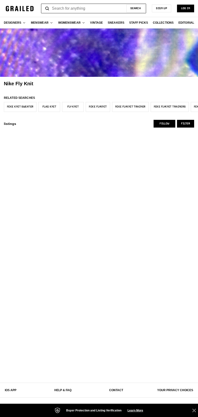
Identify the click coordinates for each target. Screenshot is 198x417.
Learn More (135, 410)
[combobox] (93, 8)
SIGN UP (161, 8)
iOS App (10, 390)
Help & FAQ (62, 390)
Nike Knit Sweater (20, 107)
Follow (164, 123)
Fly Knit (73, 107)
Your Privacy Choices (175, 390)
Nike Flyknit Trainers (170, 107)
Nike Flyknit (98, 107)
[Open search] (47, 8)
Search (135, 8)
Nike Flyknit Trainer (130, 107)
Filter (185, 123)
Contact (116, 390)
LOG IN (185, 8)
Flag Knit (49, 107)
